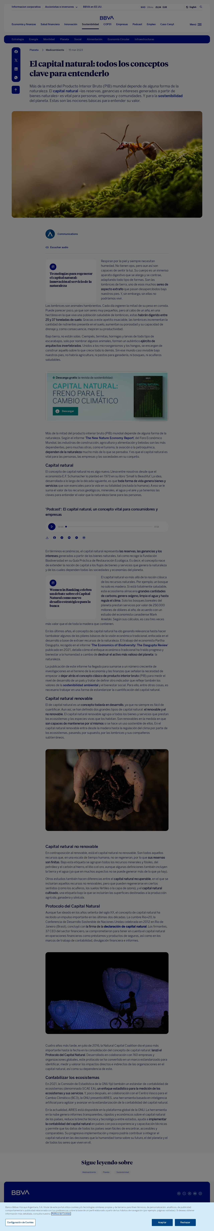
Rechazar (185, 1222)
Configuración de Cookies (20, 1222)
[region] (107, 1216)
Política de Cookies (61, 1214)
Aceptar (162, 1222)
